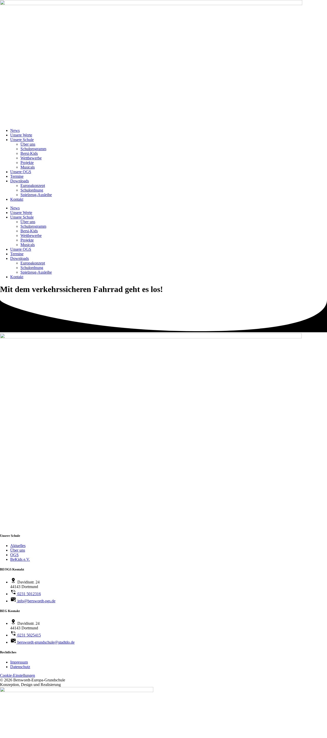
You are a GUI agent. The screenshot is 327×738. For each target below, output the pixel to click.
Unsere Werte (21, 135)
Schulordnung (31, 190)
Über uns (27, 144)
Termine (17, 176)
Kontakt (16, 199)
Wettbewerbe (31, 158)
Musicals (27, 167)
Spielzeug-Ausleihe (36, 195)
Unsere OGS (20, 172)
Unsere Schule (22, 139)
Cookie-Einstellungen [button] (17, 675)
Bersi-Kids (29, 153)
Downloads (19, 181)
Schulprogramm (33, 149)
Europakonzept (32, 185)
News (15, 130)
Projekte (27, 162)
